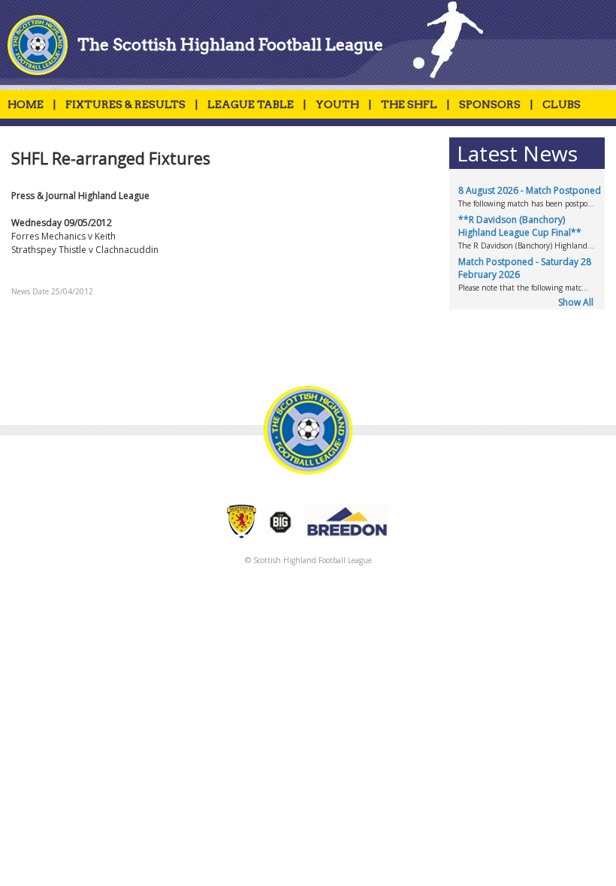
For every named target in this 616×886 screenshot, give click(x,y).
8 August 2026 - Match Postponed (529, 190)
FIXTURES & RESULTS (125, 104)
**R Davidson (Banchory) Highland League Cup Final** (519, 226)
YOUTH (337, 104)
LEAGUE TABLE (250, 104)
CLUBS (561, 104)
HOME (26, 104)
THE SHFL (409, 104)
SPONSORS (490, 104)
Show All (575, 302)
